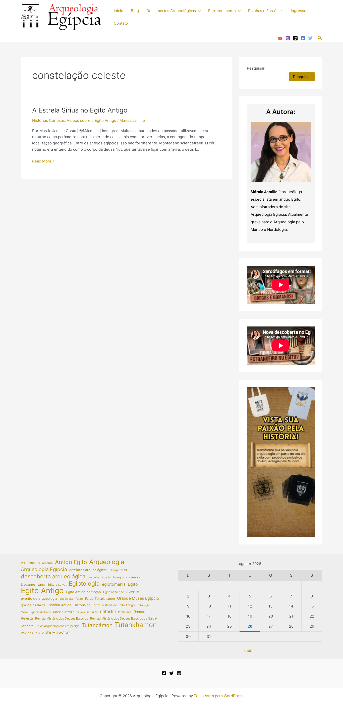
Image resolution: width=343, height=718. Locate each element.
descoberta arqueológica (53, 576)
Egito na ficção (113, 592)
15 (312, 606)
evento (132, 591)
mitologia (143, 605)
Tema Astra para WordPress (218, 695)
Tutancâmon (97, 625)
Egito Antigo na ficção (83, 592)
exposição (66, 598)
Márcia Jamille (63, 612)
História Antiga (59, 605)
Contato (121, 23)
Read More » (43, 161)
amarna (47, 563)
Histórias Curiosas (48, 120)
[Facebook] (303, 38)
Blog (135, 10)
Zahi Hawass (56, 632)
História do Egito (87, 605)
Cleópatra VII (119, 570)
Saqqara (27, 626)
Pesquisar (256, 68)
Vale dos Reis (30, 633)
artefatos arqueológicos (88, 570)
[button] (198, 11)
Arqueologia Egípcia (44, 569)
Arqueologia (106, 562)
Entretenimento (222, 10)
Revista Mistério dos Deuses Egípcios (61, 618)
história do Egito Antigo (118, 605)
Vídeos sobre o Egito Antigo (91, 120)
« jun (248, 650)
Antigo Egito (71, 562)
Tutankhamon (136, 625)
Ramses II (142, 612)
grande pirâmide (33, 605)
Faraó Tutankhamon (100, 598)
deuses (134, 577)
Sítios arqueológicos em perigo (57, 626)
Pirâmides (124, 612)
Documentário (33, 584)
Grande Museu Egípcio (138, 598)
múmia (81, 612)
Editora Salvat (57, 584)
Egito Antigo (42, 591)
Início (118, 10)
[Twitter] (310, 38)
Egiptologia (84, 584)
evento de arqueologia (39, 598)
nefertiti (108, 611)
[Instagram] (287, 38)
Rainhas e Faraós (263, 10)
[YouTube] (280, 38)
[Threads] (295, 38)
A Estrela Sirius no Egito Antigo (80, 110)
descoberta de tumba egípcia (107, 577)
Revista (27, 618)
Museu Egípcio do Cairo (36, 612)
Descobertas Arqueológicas (171, 10)
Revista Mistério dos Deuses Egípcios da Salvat (123, 618)
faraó (79, 598)
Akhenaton (30, 563)
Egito (133, 584)
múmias (92, 612)
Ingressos (299, 10)
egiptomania (114, 584)
